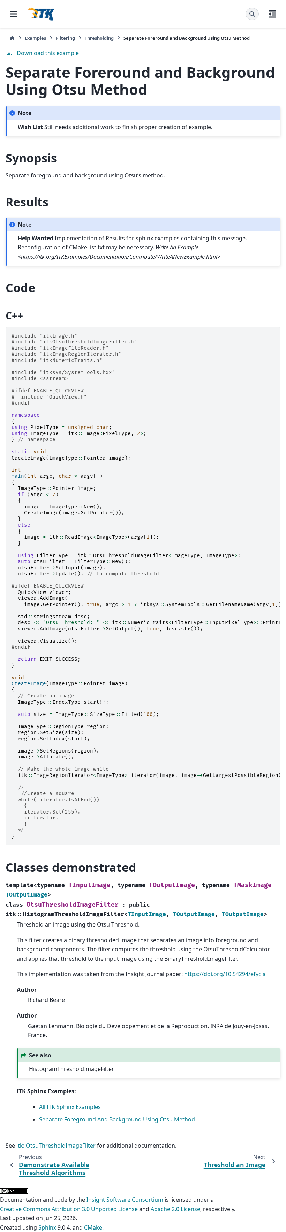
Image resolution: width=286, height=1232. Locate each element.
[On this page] (272, 14)
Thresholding (99, 38)
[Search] (252, 14)
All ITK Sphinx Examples (70, 1107)
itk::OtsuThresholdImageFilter (56, 1145)
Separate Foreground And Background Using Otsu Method (117, 1119)
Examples (35, 38)
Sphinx (47, 1227)
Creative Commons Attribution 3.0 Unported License (69, 1209)
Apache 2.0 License (175, 1209)
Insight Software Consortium (124, 1199)
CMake (93, 1227)
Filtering (65, 38)
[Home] (12, 38)
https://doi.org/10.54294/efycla (225, 974)
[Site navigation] (14, 14)
